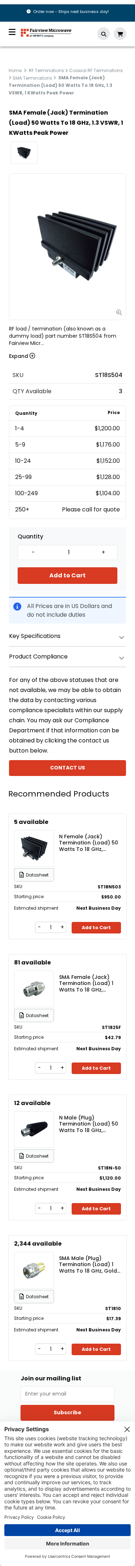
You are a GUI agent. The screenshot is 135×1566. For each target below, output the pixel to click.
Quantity (30, 536)
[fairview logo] (46, 32)
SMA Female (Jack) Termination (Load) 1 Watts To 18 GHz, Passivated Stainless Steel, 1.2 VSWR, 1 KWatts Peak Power (86, 983)
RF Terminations (46, 70)
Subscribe (67, 1412)
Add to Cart (67, 575)
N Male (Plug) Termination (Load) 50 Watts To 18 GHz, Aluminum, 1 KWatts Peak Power (88, 1124)
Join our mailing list (51, 1378)
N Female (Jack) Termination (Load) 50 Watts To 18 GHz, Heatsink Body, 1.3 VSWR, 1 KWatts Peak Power (88, 843)
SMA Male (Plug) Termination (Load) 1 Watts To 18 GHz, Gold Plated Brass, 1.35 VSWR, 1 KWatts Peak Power (88, 1264)
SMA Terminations (32, 78)
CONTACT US (67, 767)
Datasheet (37, 875)
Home (15, 70)
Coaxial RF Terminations (96, 70)
